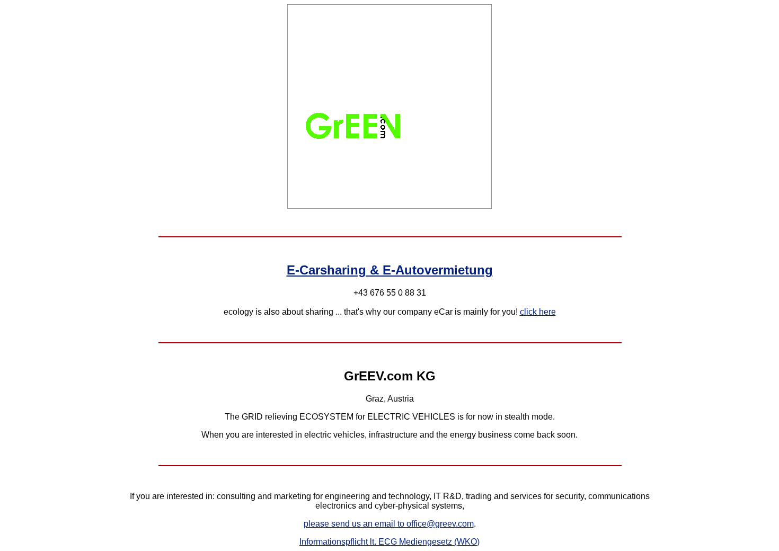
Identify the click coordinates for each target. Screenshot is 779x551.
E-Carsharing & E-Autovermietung (390, 270)
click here (538, 311)
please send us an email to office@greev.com (389, 523)
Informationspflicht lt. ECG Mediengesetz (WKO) (389, 541)
